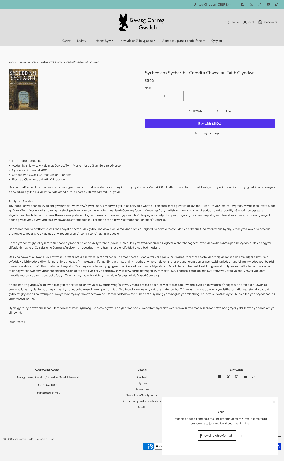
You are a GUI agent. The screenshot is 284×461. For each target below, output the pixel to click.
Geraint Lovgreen (28, 61)
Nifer (148, 87)
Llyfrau (142, 383)
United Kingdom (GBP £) (211, 4)
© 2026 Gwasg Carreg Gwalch (18, 438)
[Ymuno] (241, 435)
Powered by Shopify (46, 438)
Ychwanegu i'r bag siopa (210, 111)
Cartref (66, 41)
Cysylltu (216, 41)
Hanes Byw (142, 389)
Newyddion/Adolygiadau (142, 395)
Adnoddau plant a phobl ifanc (142, 401)
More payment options (210, 133)
